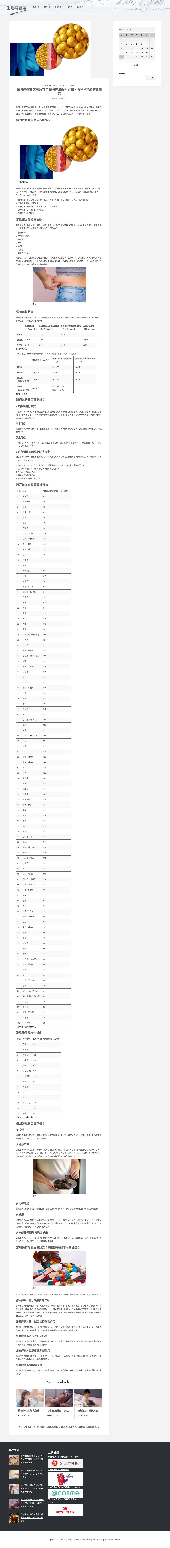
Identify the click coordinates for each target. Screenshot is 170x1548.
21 (142, 52)
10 (121, 48)
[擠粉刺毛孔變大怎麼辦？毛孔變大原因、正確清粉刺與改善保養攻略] (30, 1398)
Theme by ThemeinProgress (84, 1540)
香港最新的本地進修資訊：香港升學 (63, 1457)
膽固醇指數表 (52, 1427)
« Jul (136, 65)
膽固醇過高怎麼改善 (77, 1427)
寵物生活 (47, 7)
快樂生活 (69, 7)
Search (122, 74)
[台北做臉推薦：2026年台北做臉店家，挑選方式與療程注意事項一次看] (59, 1398)
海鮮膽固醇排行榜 (31, 1427)
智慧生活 (58, 7)
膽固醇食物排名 (92, 1427)
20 (137, 52)
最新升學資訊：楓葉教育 (58, 1470)
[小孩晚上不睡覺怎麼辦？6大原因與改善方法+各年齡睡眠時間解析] (88, 1398)
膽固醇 (43, 1427)
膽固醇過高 (63, 1427)
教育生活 (36, 7)
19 (131, 52)
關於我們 (80, 7)
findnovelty (55, 85)
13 (137, 48)
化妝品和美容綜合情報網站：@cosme (64, 1487)
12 (131, 48)
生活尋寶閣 (17, 8)
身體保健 (54, 99)
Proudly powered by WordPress (109, 1540)
